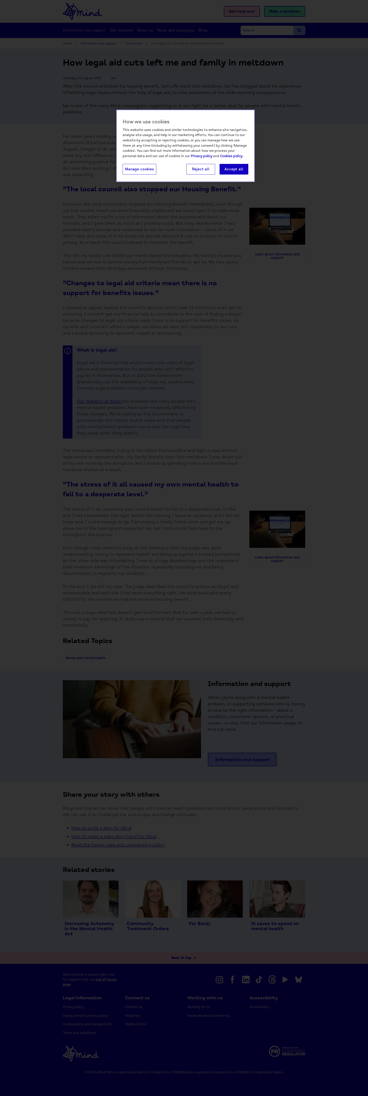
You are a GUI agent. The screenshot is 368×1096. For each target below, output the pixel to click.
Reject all (201, 169)
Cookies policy (231, 156)
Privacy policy (201, 156)
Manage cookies (139, 169)
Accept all (233, 169)
